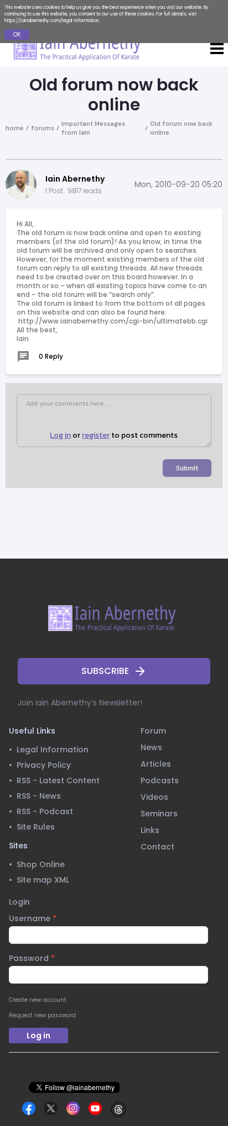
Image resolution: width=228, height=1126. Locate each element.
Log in (60, 435)
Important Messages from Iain (93, 128)
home (15, 128)
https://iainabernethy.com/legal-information (51, 21)
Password (32, 958)
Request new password (42, 1015)
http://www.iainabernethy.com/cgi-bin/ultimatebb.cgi (113, 321)
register (96, 435)
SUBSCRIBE (105, 671)
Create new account (37, 1000)
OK (16, 34)
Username (32, 918)
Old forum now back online (181, 128)
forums (42, 128)
